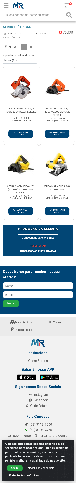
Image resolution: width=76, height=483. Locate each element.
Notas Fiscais (23, 329)
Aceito (15, 468)
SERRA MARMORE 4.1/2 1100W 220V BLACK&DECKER (20, 110)
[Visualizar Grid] (24, 47)
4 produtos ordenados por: (19, 55)
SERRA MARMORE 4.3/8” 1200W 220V (57, 188)
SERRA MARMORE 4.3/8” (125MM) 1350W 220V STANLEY (20, 189)
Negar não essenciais (41, 468)
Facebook (40, 400)
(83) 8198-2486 (40, 430)
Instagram (40, 395)
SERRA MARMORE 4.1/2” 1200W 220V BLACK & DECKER (57, 111)
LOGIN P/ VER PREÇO (22, 133)
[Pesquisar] (69, 15)
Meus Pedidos (24, 322)
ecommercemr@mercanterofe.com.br (40, 435)
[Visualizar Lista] (30, 47)
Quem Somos (38, 361)
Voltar (67, 32)
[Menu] (6, 5)
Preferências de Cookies (24, 475)
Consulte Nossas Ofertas (38, 237)
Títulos (57, 322)
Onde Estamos (40, 406)
